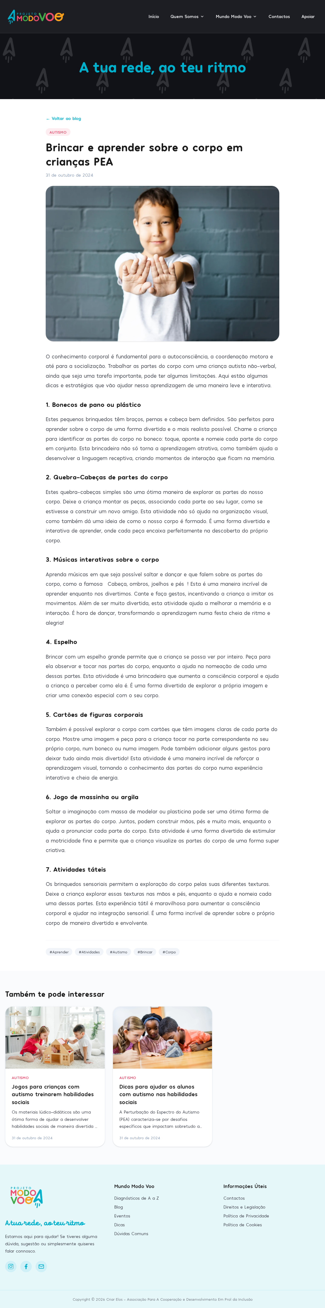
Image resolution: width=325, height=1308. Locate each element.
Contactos (279, 16)
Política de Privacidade (246, 1215)
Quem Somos (184, 16)
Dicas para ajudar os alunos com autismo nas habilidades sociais (158, 1094)
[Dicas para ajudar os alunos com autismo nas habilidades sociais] (162, 1037)
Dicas (119, 1224)
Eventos (122, 1215)
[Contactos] (41, 1266)
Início (154, 16)
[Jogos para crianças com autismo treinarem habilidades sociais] (55, 1037)
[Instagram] (11, 1266)
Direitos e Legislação (244, 1207)
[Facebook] (26, 1266)
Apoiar (308, 16)
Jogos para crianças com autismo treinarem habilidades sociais (53, 1094)
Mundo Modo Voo (233, 16)
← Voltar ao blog (63, 118)
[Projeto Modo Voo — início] (36, 16)
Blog (118, 1207)
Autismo (58, 132)
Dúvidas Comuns (131, 1233)
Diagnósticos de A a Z (136, 1198)
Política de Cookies (242, 1224)
